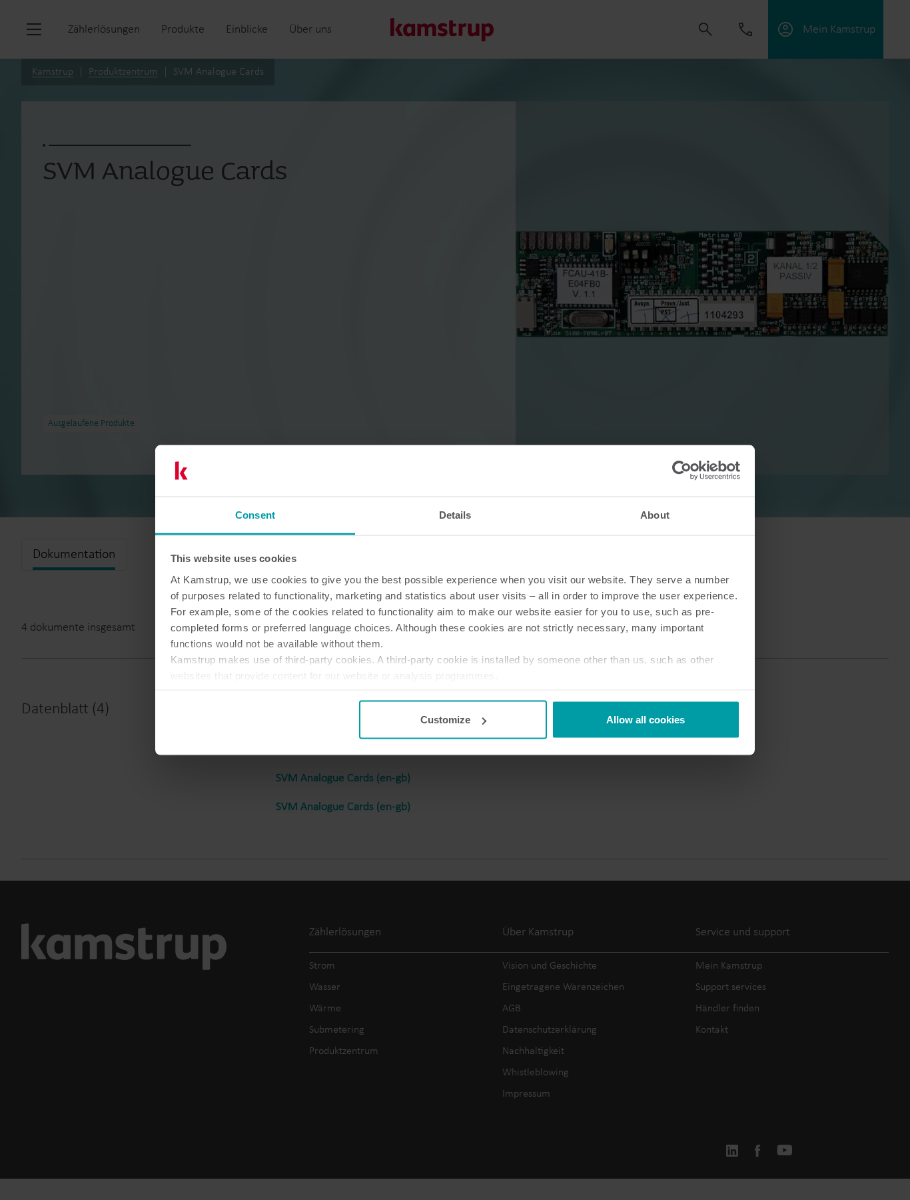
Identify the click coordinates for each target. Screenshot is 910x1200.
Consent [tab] (255, 514)
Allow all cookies (645, 719)
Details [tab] (455, 514)
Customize (445, 719)
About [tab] (655, 514)
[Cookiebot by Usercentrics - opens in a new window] (682, 471)
